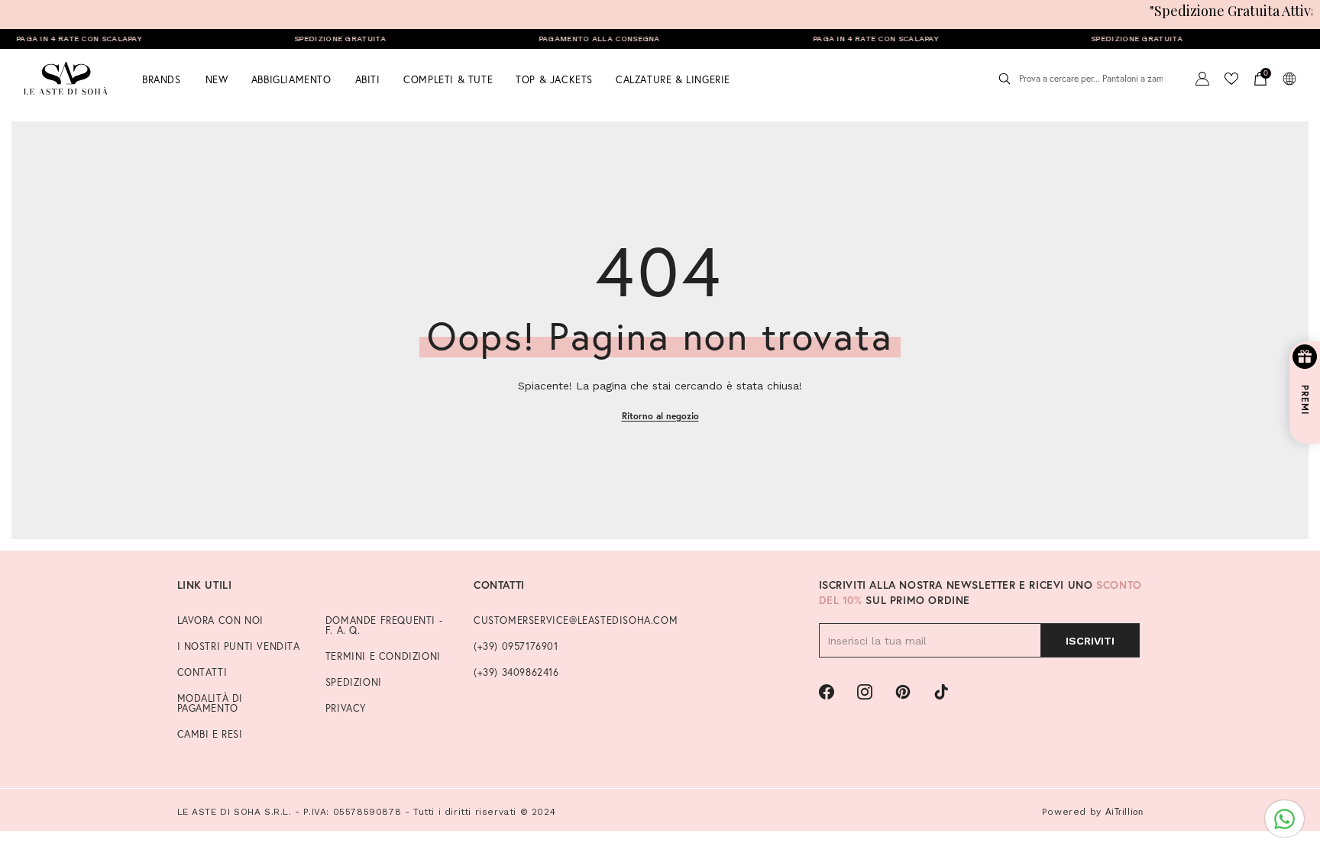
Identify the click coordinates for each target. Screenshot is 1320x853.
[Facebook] (826, 692)
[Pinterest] (903, 692)
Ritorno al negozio (660, 416)
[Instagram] (864, 692)
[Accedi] (1202, 79)
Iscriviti (1090, 641)
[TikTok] (941, 692)
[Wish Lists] (1231, 79)
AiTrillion (1124, 811)
